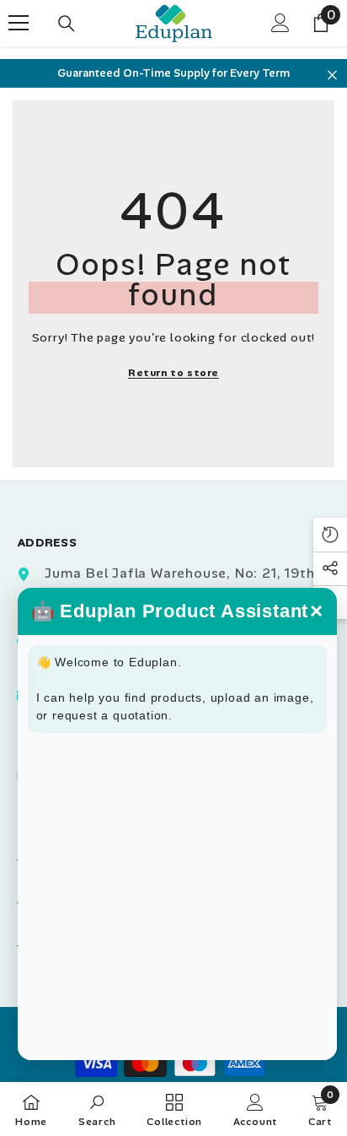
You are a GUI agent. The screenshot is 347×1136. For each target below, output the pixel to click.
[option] (173, 73)
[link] (97, 1109)
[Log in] (280, 22)
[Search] (66, 23)
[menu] (18, 23)
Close (332, 75)
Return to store (173, 373)
